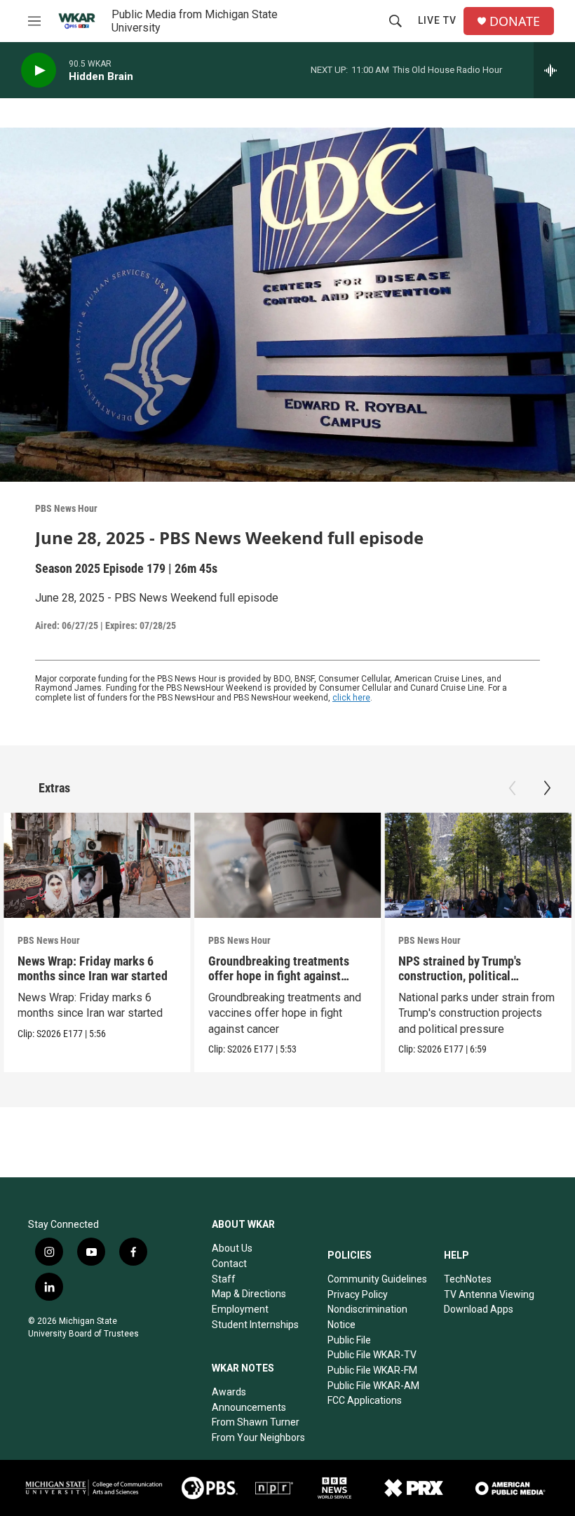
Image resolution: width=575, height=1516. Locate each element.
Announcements (249, 1407)
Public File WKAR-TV (372, 1354)
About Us (232, 1248)
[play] (38, 70)
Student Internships (255, 1324)
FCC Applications (364, 1400)
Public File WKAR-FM (372, 1370)
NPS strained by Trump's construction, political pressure (459, 976)
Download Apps (478, 1309)
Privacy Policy (357, 1294)
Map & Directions (249, 1293)
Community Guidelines (377, 1279)
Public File (349, 1340)
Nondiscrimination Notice (367, 1317)
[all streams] (554, 70)
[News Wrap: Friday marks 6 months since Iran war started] (97, 865)
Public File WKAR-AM (373, 1385)
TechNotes (468, 1279)
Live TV (437, 20)
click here (351, 698)
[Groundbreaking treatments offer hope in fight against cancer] (287, 865)
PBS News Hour (66, 508)
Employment (240, 1309)
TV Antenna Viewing (489, 1294)
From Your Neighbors (258, 1437)
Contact (229, 1263)
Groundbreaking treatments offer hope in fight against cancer (278, 976)
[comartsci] (94, 1488)
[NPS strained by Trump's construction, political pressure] (477, 865)
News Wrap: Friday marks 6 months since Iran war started (93, 968)
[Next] (547, 788)
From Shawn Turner (255, 1422)
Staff (224, 1279)
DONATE (514, 21)
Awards (229, 1391)
